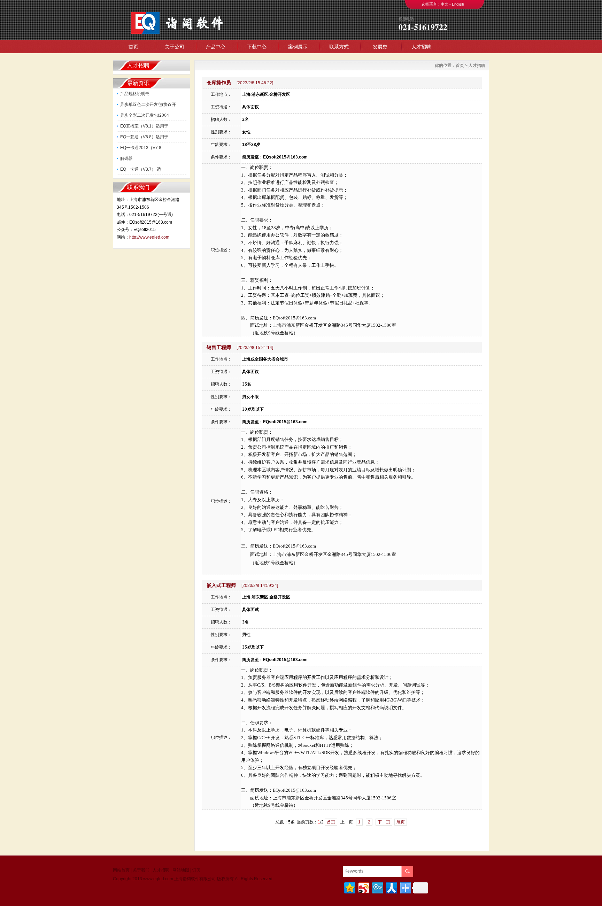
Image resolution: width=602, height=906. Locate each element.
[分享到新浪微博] (363, 887)
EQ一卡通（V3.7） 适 (140, 169)
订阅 (196, 870)
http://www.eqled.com (149, 237)
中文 (444, 4)
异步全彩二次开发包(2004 (144, 115)
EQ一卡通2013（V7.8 (140, 147)
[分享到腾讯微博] (377, 887)
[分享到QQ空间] (349, 887)
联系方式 (339, 46)
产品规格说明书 (134, 93)
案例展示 (298, 46)
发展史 (380, 46)
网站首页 (121, 870)
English (458, 4)
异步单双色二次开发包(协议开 (148, 104)
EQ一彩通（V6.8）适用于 (144, 136)
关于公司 (174, 46)
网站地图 (180, 870)
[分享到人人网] (391, 887)
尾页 (400, 822)
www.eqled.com (158, 878)
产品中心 (215, 46)
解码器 (126, 158)
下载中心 (257, 46)
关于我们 (141, 870)
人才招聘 (421, 46)
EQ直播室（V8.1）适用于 (144, 126)
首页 (133, 46)
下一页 (384, 822)
